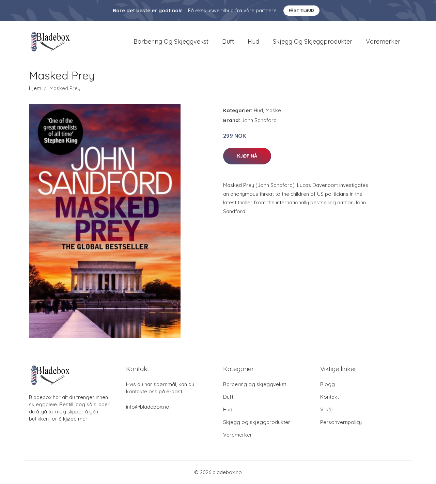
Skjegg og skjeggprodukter (312, 41)
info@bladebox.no (147, 407)
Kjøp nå (247, 156)
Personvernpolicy (341, 422)
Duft (228, 41)
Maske (273, 110)
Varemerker (383, 41)
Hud (253, 41)
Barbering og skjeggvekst (171, 41)
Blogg (327, 384)
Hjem (35, 88)
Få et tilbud (301, 10)
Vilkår (326, 409)
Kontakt (329, 397)
